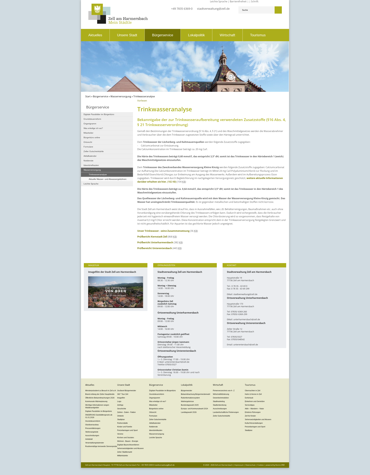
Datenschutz (250, 465)
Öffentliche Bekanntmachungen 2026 (99, 398)
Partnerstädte (122, 423)
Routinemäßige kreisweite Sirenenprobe (101, 446)
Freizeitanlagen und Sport (127, 430)
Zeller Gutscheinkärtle (94, 151)
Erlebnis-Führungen (253, 412)
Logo (119, 401)
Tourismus (258, 35)
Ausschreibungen (92, 436)
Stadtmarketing (219, 401)
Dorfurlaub (249, 398)
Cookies (260, 465)
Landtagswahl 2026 (189, 412)
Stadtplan (121, 419)
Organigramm (90, 123)
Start (88, 96)
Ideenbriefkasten (91, 165)
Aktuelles (95, 35)
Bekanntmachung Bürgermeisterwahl (195, 394)
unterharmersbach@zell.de (246, 319)
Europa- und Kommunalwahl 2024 (194, 409)
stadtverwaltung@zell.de (213, 9)
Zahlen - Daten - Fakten (126, 412)
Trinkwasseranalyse (98, 174)
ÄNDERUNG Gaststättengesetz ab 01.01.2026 (98, 416)
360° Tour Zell (122, 394)
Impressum (239, 465)
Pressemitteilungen (92, 428)
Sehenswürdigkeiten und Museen (130, 448)
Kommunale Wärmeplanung (96, 401)
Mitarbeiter (88, 133)
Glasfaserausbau (92, 425)
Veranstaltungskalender (94, 443)
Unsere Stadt (127, 35)
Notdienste (88, 160)
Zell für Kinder (250, 416)
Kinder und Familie (124, 427)
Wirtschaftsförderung (221, 394)
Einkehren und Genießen (255, 401)
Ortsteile (120, 416)
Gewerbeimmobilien (221, 398)
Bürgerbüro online (92, 137)
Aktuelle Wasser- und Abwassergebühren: (108, 179)
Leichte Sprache (91, 184)
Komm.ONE (280, 465)
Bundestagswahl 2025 (190, 405)
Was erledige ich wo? (93, 128)
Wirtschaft (227, 35)
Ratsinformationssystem (190, 398)
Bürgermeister (186, 391)
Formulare (88, 147)
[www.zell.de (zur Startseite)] (118, 23)
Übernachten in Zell (252, 391)
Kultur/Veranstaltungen (254, 423)
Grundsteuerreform (92, 119)
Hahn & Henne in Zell (253, 394)
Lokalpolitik (196, 35)
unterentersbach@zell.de (177, 362)
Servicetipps (250, 405)
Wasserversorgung (121, 96)
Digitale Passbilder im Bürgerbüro (99, 114)
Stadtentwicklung (219, 405)
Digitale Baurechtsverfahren (128, 445)
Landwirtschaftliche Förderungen (226, 412)
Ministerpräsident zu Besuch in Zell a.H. (100, 391)
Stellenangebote (91, 432)
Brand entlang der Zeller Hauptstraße (99, 394)
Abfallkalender (90, 156)
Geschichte (121, 409)
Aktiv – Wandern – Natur (254, 409)
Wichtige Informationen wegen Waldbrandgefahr (97, 406)
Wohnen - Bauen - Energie (127, 441)
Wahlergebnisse (187, 401)
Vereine (120, 434)
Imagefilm (121, 398)
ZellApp (120, 405)
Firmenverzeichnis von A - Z (223, 391)
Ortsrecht (88, 142)
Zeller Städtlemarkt (124, 452)
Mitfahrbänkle (122, 456)
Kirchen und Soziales (125, 438)
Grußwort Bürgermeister (126, 391)
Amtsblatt (88, 439)
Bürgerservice (162, 35)
